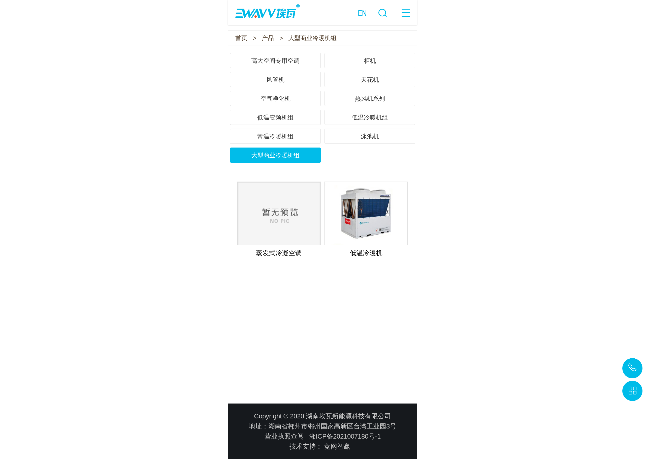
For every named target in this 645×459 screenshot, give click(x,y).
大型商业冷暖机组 (312, 38)
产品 (268, 38)
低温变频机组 (275, 117)
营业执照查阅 (284, 436)
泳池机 (370, 136)
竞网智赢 (337, 446)
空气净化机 (275, 98)
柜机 (370, 60)
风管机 (275, 79)
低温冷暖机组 (370, 117)
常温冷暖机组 (275, 136)
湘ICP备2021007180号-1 (345, 436)
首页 (241, 38)
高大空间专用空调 (275, 60)
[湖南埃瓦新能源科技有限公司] (322, 9)
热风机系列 (370, 98)
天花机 (370, 79)
